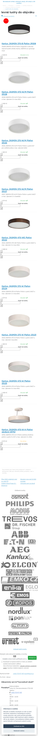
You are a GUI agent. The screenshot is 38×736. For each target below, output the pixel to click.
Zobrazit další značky (20, 649)
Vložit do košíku (23, 58)
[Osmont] (20, 496)
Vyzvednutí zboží (25, 682)
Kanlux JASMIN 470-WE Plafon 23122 (17, 238)
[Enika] (13, 587)
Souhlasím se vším (19, 726)
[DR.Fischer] (20, 526)
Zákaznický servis (9, 682)
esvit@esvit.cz (29, 673)
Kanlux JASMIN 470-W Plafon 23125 (16, 382)
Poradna (4, 688)
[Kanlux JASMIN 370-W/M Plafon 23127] (19, 175)
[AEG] (20, 549)
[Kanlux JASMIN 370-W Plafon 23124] (19, 272)
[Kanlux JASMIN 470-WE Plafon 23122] (19, 223)
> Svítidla (17, 5)
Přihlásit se (32, 658)
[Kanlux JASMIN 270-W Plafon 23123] (19, 320)
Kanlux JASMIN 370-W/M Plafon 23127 (17, 190)
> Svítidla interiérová (27, 5)
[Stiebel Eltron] (20, 633)
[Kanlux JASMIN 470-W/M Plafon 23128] (19, 77)
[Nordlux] (20, 610)
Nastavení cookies (19, 730)
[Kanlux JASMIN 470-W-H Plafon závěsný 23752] (19, 415)
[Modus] (20, 511)
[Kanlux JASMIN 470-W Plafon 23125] (19, 366)
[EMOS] (20, 595)
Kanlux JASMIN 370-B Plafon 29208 (19, 43)
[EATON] (14, 542)
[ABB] (20, 534)
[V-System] (29, 641)
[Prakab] (20, 625)
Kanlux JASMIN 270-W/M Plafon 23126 (17, 141)
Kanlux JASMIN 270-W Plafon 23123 (19, 335)
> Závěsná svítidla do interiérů (12, 7)
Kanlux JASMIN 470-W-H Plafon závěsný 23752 (17, 430)
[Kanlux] (20, 557)
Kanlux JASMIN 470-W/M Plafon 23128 (17, 93)
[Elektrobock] (32, 542)
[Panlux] (20, 618)
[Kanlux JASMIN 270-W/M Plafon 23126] (19, 126)
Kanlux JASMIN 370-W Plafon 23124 (16, 287)
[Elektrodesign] (20, 572)
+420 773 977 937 (18, 673)
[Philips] (20, 503)
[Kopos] (20, 602)
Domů (4, 5)
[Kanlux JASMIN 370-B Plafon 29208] (19, 29)
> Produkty (10, 5)
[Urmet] (10, 641)
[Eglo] (32, 587)
